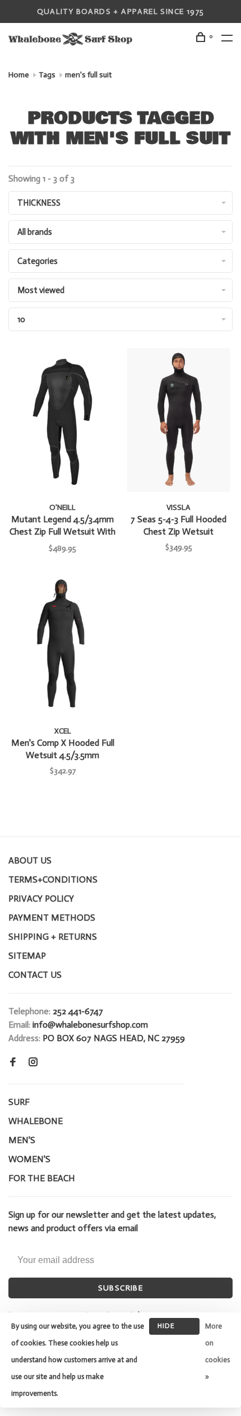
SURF (19, 1102)
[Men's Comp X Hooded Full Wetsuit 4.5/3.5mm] (62, 645)
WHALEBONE (35, 1121)
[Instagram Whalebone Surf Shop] (33, 1062)
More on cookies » (217, 1351)
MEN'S (21, 1140)
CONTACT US (35, 974)
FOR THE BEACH (41, 1178)
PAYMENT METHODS (51, 917)
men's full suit (88, 75)
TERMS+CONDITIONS (53, 879)
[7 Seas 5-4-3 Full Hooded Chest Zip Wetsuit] (178, 422)
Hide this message (174, 1328)
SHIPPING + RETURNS (52, 936)
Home (18, 75)
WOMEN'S (29, 1159)
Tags (47, 75)
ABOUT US (30, 860)
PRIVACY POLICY (41, 898)
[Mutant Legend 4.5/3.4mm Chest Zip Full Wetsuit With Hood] (62, 422)
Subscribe (120, 1288)
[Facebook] (12, 1062)
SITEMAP (27, 955)
